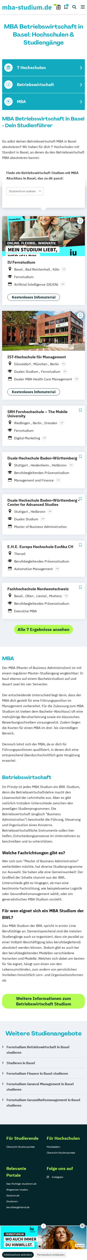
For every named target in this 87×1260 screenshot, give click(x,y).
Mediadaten (53, 1146)
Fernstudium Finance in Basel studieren (37, 1073)
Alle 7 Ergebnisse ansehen (43, 629)
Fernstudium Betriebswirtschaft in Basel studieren (38, 1050)
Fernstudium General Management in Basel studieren (40, 1086)
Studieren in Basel (21, 1063)
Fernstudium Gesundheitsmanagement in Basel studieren (43, 1102)
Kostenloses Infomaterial (34, 297)
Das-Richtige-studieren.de (21, 1183)
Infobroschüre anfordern (18, 1254)
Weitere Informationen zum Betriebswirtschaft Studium (43, 1001)
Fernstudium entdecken (51, 1254)
